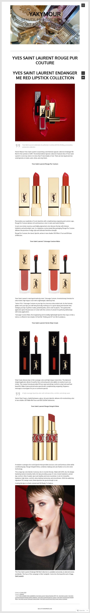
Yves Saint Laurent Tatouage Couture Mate (28, 599)
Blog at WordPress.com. (45, 608)
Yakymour (45, 13)
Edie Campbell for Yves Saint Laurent (36, 596)
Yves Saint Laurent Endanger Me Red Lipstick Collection (45, 75)
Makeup (22, 594)
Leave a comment (63, 599)
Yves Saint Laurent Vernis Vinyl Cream (49, 599)
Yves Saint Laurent (63, 596)
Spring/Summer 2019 (50, 596)
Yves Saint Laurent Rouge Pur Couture (47, 597)
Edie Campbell (22, 596)
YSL (57, 596)
